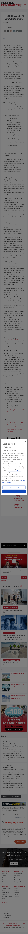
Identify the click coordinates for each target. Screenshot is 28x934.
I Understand (14, 491)
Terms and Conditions (14, 471)
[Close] (25, 441)
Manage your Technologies (14, 487)
